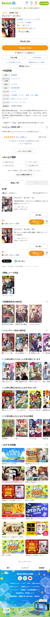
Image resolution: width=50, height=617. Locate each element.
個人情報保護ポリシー (34, 590)
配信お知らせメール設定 (36, 62)
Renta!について (15, 583)
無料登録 (45, 3)
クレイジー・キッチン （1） (24, 197)
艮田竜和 (4, 438)
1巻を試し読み (25, 41)
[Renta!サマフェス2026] (13, 3)
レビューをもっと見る (24, 151)
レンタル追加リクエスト (13, 62)
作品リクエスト (14, 586)
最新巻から (13, 193)
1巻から (4, 193)
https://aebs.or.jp (16, 614)
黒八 (16, 438)
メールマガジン (35, 586)
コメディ (21, 95)
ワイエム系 (32, 438)
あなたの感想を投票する (24, 174)
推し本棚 (14, 57)
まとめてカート (41, 193)
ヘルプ (23, 583)
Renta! (4, 266)
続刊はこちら (24, 66)
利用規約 (23, 590)
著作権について (29, 593)
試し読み (38, 215)
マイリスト (37, 57)
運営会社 (37, 596)
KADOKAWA (15, 88)
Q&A (28, 583)
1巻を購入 (25, 48)
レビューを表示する (25, 143)
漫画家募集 (13, 596)
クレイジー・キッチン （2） (24, 229)
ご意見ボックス (25, 586)
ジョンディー (28, 19)
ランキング (24, 568)
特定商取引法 (19, 593)
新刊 (8, 568)
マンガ (13, 91)
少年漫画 (28, 22)
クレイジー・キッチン (18, 102)
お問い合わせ (36, 583)
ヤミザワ (37, 19)
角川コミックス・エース (19, 99)
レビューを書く (25, 31)
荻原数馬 (20, 19)
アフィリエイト (14, 590)
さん (21, 137)
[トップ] (6, 3)
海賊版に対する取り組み (26, 596)
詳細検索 (41, 568)
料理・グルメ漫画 (32, 95)
